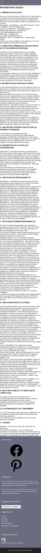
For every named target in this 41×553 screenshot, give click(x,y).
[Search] (38, 2)
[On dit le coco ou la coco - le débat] (3, 539)
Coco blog (4, 521)
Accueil (3, 516)
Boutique (4, 519)
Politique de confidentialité (10, 526)
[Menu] (2, 2)
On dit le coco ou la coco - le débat (12, 543)
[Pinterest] (16, 472)
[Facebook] (16, 457)
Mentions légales (6, 523)
